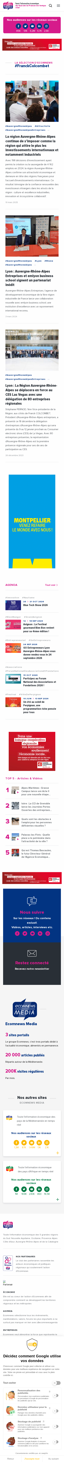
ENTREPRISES (10, 1330)
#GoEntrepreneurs (39, 640)
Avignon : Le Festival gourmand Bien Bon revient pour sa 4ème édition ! (38, 628)
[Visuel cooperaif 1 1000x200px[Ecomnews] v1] (32, 45)
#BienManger (13, 617)
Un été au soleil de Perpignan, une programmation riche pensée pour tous (39, 707)
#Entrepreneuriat (15, 640)
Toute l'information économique (30, 5)
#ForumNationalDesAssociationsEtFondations (32, 671)
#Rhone (49, 261)
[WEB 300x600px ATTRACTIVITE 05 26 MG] (32, 521)
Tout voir (50, 585)
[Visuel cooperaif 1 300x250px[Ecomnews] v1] (32, 751)
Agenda (8, 1311)
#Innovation (12, 598)
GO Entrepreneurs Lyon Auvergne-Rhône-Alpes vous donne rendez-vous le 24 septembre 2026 (39, 653)
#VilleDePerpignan (30, 694)
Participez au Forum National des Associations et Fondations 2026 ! (39, 682)
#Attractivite (42, 126)
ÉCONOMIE (9, 1292)
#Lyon (38, 261)
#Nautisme (28, 598)
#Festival (10, 694)
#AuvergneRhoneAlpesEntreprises (25, 130)
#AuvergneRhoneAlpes (18, 126)
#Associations (13, 667)
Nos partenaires (25, 1257)
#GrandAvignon (33, 617)
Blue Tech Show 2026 (35, 605)
